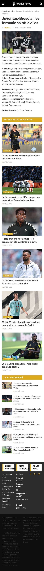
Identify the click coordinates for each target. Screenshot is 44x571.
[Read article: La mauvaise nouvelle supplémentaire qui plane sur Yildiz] (22, 138)
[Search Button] (41, 3)
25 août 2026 (7, 162)
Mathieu (8, 28)
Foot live (19, 474)
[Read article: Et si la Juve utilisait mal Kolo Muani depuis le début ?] (22, 347)
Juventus (11, 11)
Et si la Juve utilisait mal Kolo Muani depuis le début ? (20, 365)
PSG (18, 490)
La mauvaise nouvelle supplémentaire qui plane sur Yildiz (21, 157)
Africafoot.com (22, 500)
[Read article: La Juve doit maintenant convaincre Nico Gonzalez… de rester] (22, 263)
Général (7, 150)
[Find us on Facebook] (30, 474)
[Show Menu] (3, 3)
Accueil (4, 11)
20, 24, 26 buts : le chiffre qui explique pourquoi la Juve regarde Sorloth (21, 324)
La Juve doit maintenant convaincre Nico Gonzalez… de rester (20, 282)
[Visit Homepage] (22, 3)
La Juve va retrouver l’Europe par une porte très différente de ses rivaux (21, 199)
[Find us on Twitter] (35, 474)
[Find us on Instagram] (39, 474)
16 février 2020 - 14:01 (23, 28)
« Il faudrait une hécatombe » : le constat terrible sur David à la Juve (19, 240)
